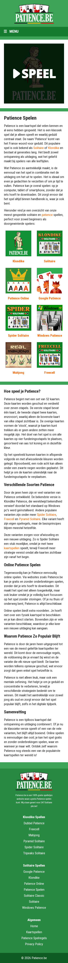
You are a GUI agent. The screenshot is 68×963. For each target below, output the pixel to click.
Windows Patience (49, 335)
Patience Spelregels (34, 938)
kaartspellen (11, 548)
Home (34, 926)
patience (47, 215)
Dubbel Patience (34, 823)
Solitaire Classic (34, 896)
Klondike (53, 148)
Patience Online (18, 298)
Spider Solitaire (18, 335)
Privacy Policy (34, 944)
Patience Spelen (34, 890)
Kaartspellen (34, 932)
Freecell (49, 372)
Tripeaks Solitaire (34, 853)
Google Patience (50, 298)
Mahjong (18, 372)
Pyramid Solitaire (29, 519)
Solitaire (38, 148)
